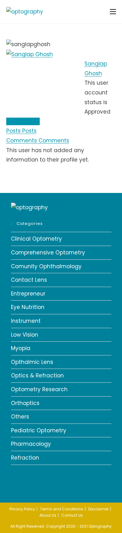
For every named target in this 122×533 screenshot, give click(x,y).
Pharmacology (31, 444)
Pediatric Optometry (38, 430)
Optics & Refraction (37, 375)
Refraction (25, 457)
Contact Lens (29, 280)
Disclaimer (98, 509)
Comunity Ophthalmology (46, 266)
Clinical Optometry (36, 239)
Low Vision (24, 334)
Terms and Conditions (61, 509)
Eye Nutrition (27, 307)
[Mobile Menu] (113, 11)
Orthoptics (25, 403)
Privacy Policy (22, 509)
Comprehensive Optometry (48, 252)
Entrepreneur (28, 293)
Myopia (20, 348)
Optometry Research (39, 389)
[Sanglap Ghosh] (29, 54)
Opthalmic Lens (32, 362)
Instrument (26, 321)
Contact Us (72, 515)
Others (20, 416)
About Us (47, 515)
